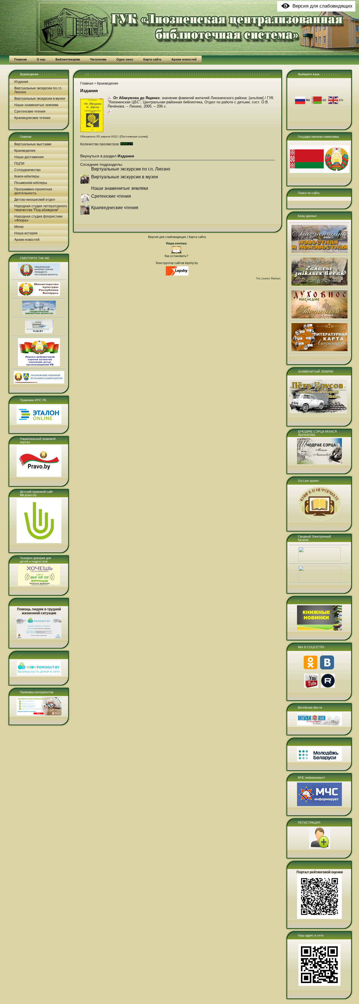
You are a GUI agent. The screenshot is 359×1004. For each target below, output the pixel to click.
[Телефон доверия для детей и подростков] (39, 585)
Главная (25, 136)
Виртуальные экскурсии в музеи (39, 99)
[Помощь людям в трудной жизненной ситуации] (39, 637)
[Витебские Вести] (319, 724)
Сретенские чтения (29, 111)
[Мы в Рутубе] (328, 686)
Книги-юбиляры (26, 176)
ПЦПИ (19, 163)
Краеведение (29, 74)
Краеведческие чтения (32, 118)
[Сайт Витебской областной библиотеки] (39, 332)
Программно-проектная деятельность (33, 191)
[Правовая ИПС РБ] (39, 423)
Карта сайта (197, 237)
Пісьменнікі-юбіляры (30, 183)
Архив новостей (27, 240)
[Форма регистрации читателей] (319, 847)
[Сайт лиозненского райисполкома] (39, 382)
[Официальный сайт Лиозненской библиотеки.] (176, 252)
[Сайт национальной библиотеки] (39, 314)
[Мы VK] (327, 668)
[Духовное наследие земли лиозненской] (319, 317)
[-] (39, 674)
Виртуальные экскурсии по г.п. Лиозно (38, 90)
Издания (21, 82)
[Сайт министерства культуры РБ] (39, 295)
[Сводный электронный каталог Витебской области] (319, 579)
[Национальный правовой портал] (39, 476)
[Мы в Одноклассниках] (310, 668)
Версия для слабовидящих (167, 237)
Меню (19, 227)
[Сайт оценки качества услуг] (39, 365)
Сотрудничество (27, 170)
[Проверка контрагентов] (39, 714)
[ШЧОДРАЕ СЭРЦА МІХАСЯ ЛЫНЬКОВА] (319, 463)
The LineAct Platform (268, 278)
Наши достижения (29, 157)
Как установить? (176, 256)
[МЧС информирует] (319, 805)
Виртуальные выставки (32, 144)
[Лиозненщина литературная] (319, 350)
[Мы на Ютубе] (311, 686)
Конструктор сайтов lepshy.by (177, 263)
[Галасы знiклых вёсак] (319, 284)
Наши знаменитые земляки (36, 105)
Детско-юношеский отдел (34, 200)
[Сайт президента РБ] (39, 276)
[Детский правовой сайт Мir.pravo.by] (39, 542)
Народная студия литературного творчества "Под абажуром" (40, 208)
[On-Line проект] (319, 520)
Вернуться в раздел (107, 156)
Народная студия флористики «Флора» (38, 218)
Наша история (26, 233)
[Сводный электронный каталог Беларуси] (319, 560)
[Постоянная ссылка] (134, 136)
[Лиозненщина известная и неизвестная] (319, 252)
